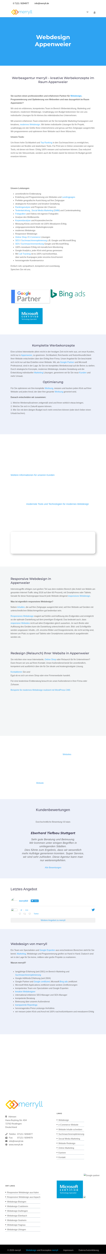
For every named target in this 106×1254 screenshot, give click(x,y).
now (26, 910)
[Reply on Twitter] (20, 914)
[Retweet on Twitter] (25, 914)
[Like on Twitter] (30, 914)
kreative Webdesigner (25, 991)
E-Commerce (34, 237)
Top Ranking (46, 142)
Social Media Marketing (42, 210)
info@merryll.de (16, 1141)
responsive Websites (20, 623)
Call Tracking (24, 254)
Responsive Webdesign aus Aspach (23, 1197)
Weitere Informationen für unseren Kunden (33, 475)
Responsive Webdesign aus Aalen (23, 1192)
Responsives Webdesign (22, 616)
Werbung (49, 388)
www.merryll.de (16, 1145)
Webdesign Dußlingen (17, 1211)
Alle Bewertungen (53, 867)
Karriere (62, 1153)
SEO (17, 240)
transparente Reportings (26, 1005)
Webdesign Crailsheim (17, 1206)
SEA (17, 244)
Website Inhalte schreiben (70, 1129)
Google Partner (67, 362)
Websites (67, 754)
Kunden (82, 373)
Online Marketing (66, 1148)
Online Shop (21, 237)
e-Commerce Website (68, 1125)
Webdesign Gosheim (16, 1220)
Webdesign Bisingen (16, 1202)
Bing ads (64, 981)
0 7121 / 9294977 (21, 3)
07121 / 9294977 (24, 1134)
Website (40, 783)
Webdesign (76, 96)
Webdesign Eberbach (17, 1216)
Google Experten (47, 950)
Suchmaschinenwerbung (32, 244)
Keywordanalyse (23, 220)
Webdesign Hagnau (16, 1225)
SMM (56, 210)
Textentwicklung (22, 210)
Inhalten (21, 607)
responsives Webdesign (79, 596)
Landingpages (68, 197)
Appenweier (26, 355)
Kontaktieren (16, 672)
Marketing (38, 373)
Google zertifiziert (42, 981)
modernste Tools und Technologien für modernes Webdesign (57, 504)
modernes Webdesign (30, 124)
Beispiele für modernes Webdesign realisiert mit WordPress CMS (40, 690)
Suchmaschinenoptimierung (34, 240)
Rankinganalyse (22, 207)
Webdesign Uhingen (16, 1229)
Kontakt (61, 1157)
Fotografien (20, 214)
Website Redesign (66, 1143)
